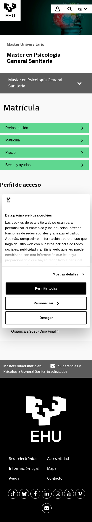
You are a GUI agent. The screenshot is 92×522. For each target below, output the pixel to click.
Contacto (55, 478)
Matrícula (25, 141)
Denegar (46, 318)
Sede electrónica (23, 459)
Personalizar (43, 303)
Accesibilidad (58, 459)
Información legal (24, 468)
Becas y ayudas (25, 166)
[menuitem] (83, 8)
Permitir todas (46, 288)
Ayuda (14, 478)
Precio (25, 154)
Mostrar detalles (65, 274)
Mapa (51, 468)
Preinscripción (25, 129)
